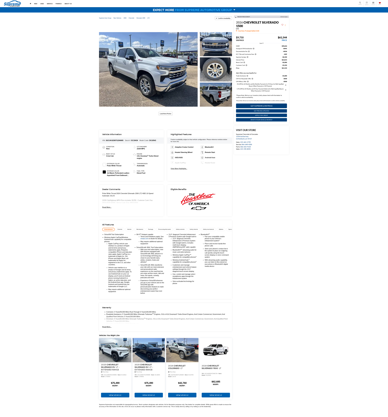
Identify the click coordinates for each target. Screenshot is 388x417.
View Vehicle (115, 395)
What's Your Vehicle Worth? (261, 120)
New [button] (35, 4)
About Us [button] (68, 4)
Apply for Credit (261, 115)
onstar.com (144, 238)
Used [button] (42, 4)
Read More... (106, 207)
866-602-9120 (245, 147)
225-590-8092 (245, 149)
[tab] (108, 229)
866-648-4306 (247, 144)
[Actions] (285, 25)
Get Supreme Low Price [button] (262, 106)
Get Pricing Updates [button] (261, 111)
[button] (148, 69)
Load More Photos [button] (165, 114)
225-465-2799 (245, 142)
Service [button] (50, 4)
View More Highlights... (179, 168)
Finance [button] (59, 4)
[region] (261, 72)
